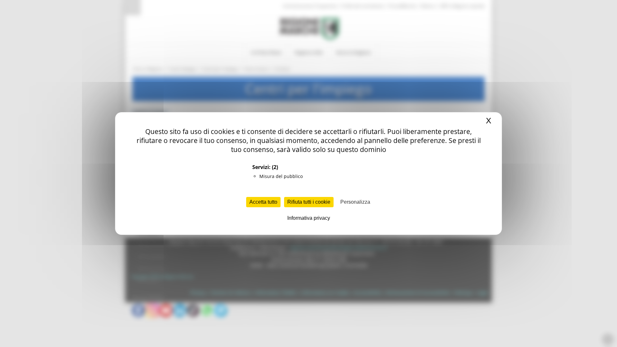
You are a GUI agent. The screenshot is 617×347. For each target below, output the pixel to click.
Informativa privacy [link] (308, 218)
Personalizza (355, 202)
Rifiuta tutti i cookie (308, 202)
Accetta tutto (263, 202)
